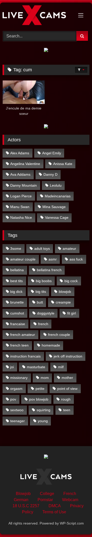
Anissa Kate (62, 164)
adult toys (42, 248)
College (47, 493)
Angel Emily (51, 153)
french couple (59, 335)
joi (12, 367)
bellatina (17, 270)
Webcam (70, 500)
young (43, 421)
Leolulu (56, 185)
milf (61, 367)
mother (67, 378)
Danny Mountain (23, 185)
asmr (53, 259)
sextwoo (17, 410)
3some (15, 248)
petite (40, 389)
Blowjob (23, 493)
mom (45, 378)
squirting (43, 410)
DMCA (55, 506)
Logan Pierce (21, 196)
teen (66, 410)
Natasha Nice (21, 217)
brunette (17, 302)
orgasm (16, 389)
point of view (67, 389)
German (21, 500)
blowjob (65, 292)
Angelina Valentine (25, 164)
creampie (63, 302)
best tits (16, 281)
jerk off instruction (68, 356)
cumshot (17, 313)
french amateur (22, 335)
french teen (19, 345)
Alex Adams (19, 153)
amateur (69, 248)
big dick (16, 292)
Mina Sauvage (54, 207)
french (43, 324)
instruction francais (25, 356)
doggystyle (45, 313)
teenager (17, 421)
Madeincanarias (58, 196)
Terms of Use (54, 512)
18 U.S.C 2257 (26, 506)
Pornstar (45, 500)
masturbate (36, 367)
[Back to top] (76, 522)
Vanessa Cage (56, 217)
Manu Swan (19, 207)
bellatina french (49, 270)
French (69, 493)
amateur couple (23, 259)
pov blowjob (38, 399)
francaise (17, 324)
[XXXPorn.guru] (38, 16)
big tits (41, 292)
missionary (19, 378)
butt (40, 302)
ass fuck (76, 259)
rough (66, 399)
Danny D (50, 174)
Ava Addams (20, 174)
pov (13, 399)
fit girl (71, 313)
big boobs (44, 281)
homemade (51, 345)
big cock (71, 281)
